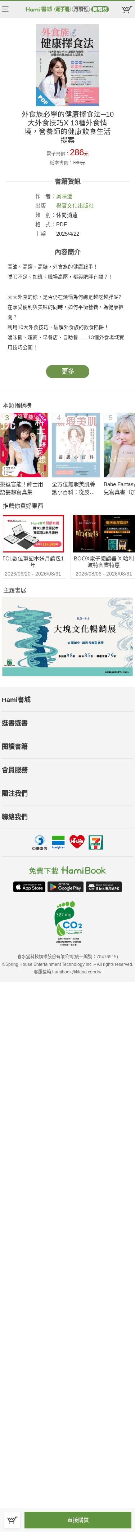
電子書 (62, 9)
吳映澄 (64, 196)
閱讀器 (100, 9)
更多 (68, 371)
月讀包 (81, 9)
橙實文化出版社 (75, 206)
